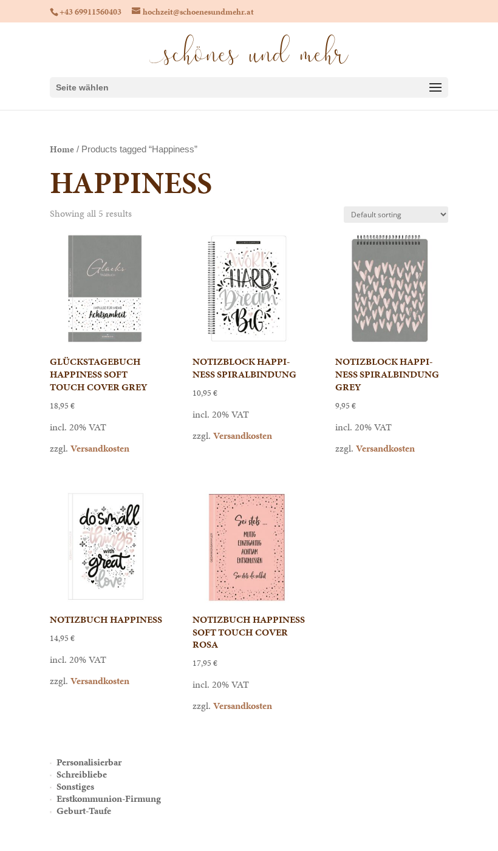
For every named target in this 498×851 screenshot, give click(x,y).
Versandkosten (99, 448)
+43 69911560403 (90, 12)
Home (62, 149)
